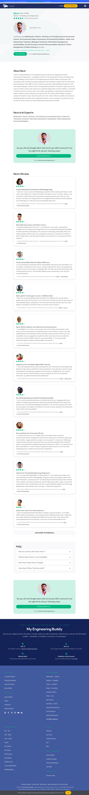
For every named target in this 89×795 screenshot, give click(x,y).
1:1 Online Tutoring (9, 676)
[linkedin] (21, 712)
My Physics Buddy (63, 784)
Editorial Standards (53, 784)
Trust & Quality (50, 755)
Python (48, 696)
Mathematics (17, 116)
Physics (25, 116)
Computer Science (51, 692)
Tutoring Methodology (52, 762)
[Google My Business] (5, 712)
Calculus (56, 676)
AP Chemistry (8, 754)
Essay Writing (8, 688)
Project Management (63, 119)
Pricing (6, 700)
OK (68, 792)
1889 (65, 203)
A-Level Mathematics (10, 765)
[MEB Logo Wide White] (8, 5)
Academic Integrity (51, 759)
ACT (9, 730)
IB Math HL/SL (8, 761)
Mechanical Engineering (52, 707)
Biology (48, 688)
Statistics (48, 680)
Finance (55, 703)
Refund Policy (43, 784)
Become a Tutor (50, 775)
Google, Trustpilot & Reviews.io (29, 648)
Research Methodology (20, 121)
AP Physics (7, 750)
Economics (49, 703)
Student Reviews (51, 738)
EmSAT (6, 742)
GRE (5, 734)
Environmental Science (54, 116)
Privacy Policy (35, 784)
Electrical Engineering (52, 715)
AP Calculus (7, 746)
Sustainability (51, 119)
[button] (44, 551)
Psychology (54, 688)
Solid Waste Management (38, 119)
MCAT (10, 738)
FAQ (47, 742)
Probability (55, 680)
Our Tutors (49, 734)
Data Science (50, 699)
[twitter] (12, 712)
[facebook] (8, 712)
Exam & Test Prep (9, 684)
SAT (5, 730)
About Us (48, 730)
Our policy (75, 658)
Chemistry (31, 116)
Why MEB (49, 766)
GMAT (9, 734)
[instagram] (15, 712)
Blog (47, 746)
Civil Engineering (41, 116)
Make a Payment (9, 708)
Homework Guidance (10, 680)
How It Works (8, 697)
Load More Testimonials (44, 533)
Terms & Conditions (26, 784)
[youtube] (18, 712)
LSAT (5, 738)
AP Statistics (8, 758)
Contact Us (7, 704)
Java (52, 696)
